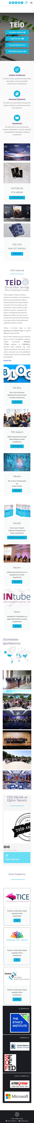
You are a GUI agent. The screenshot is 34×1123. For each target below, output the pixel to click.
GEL (17, 960)
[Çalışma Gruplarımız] (17, 69)
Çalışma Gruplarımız (17, 75)
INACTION (17, 582)
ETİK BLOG (17, 402)
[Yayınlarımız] (17, 118)
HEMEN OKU (17, 254)
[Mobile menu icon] (31, 3)
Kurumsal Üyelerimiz (17, 99)
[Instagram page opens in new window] (19, 2)
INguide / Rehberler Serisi (17, 537)
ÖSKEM (17, 999)
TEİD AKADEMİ (17, 446)
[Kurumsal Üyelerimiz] (17, 94)
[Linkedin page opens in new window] (13, 2)
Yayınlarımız (17, 123)
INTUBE (17, 626)
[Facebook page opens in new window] (22, 2)
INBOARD (17, 490)
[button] (6, 213)
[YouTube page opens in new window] (10, 2)
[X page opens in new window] (16, 2)
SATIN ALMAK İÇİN (17, 197)
